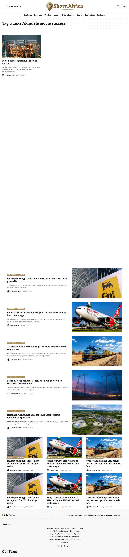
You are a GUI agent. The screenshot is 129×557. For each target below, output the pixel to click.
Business (11, 275)
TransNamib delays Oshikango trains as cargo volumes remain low (103, 464)
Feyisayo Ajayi (9, 75)
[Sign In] (4, 6)
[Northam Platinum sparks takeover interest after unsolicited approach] (97, 420)
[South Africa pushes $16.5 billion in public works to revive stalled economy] (97, 385)
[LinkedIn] (20, 6)
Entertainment (8, 57)
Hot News (18, 57)
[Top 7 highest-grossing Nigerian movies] (21, 46)
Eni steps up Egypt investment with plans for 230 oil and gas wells (23, 464)
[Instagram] (15, 6)
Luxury (109, 515)
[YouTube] (12, 6)
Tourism (116, 515)
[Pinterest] (17, 6)
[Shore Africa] (64, 7)
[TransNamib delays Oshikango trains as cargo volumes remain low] (97, 351)
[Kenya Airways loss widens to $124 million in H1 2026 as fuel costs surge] (97, 317)
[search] (120, 7)
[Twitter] (9, 6)
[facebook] (71, 546)
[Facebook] (7, 6)
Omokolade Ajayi (15, 393)
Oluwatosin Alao (15, 291)
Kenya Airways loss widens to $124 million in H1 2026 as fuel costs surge (63, 464)
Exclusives (92, 515)
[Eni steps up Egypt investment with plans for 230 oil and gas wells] (97, 283)
